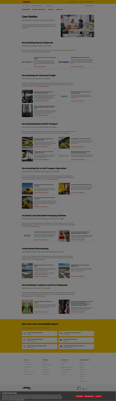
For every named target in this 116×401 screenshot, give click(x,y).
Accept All (98, 396)
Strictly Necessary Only (89, 396)
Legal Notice (22, 399)
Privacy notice (17, 399)
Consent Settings (79, 396)
